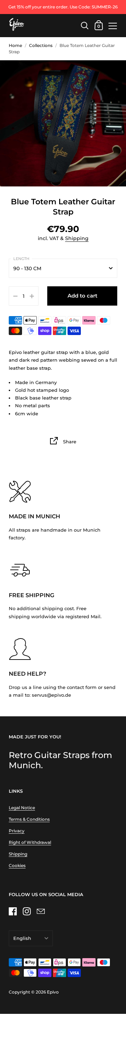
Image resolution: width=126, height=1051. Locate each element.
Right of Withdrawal (30, 842)
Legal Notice (22, 807)
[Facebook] (13, 911)
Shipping (77, 238)
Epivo (53, 992)
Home (15, 45)
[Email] (41, 911)
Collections (40, 45)
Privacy (16, 830)
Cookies (17, 865)
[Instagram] (27, 911)
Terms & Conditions (29, 819)
